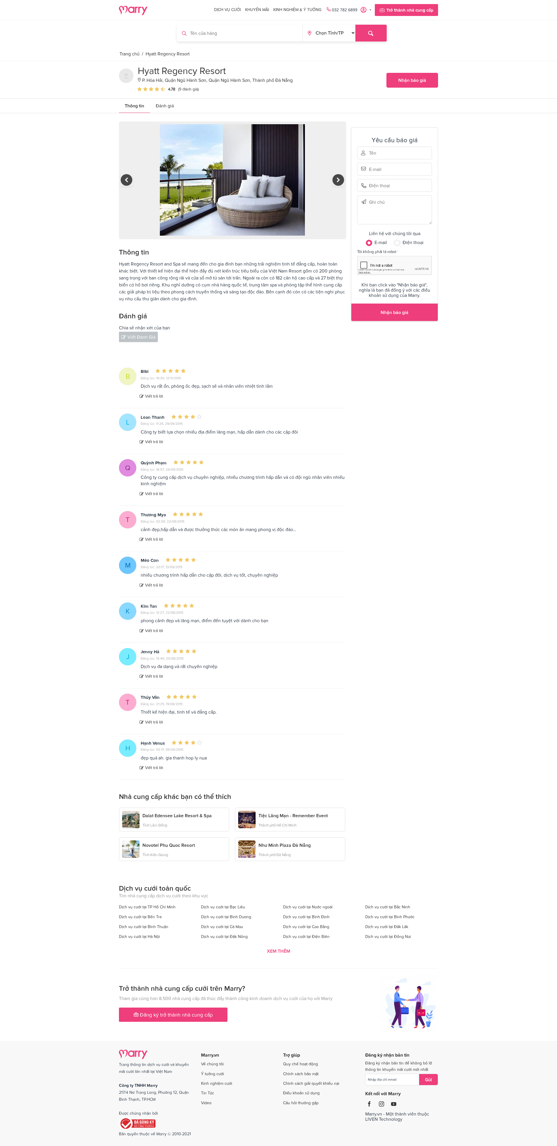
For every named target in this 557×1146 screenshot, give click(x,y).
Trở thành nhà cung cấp (409, 10)
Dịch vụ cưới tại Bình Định (306, 916)
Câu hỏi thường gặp (301, 1102)
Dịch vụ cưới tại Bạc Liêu (223, 907)
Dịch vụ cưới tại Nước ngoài (307, 907)
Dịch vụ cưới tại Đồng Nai (388, 936)
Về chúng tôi (212, 1064)
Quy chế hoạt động (300, 1064)
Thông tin (134, 105)
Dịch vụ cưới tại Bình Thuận (143, 926)
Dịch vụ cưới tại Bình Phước (390, 916)
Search (371, 33)
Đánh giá (165, 105)
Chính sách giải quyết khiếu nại (311, 1083)
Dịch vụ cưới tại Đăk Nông (224, 936)
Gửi (428, 1079)
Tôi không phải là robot (376, 251)
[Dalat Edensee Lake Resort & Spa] (131, 819)
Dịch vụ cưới (227, 9)
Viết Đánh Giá (141, 337)
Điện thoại (377, 185)
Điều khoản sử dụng (301, 1093)
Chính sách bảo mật (301, 1073)
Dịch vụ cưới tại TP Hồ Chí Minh (147, 907)
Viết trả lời (154, 396)
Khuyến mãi (257, 9)
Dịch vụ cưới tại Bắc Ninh (387, 907)
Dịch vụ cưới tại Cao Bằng (306, 926)
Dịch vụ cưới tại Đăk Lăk (386, 926)
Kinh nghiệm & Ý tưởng (297, 9)
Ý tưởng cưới (212, 1073)
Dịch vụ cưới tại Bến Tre (140, 916)
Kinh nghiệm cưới (216, 1083)
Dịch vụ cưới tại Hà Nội (139, 936)
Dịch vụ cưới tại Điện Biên (306, 936)
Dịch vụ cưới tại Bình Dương (226, 916)
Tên (377, 153)
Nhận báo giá (412, 80)
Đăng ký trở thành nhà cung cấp (175, 1015)
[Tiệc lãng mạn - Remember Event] (247, 819)
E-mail (377, 168)
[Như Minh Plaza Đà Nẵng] (247, 848)
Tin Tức (207, 1093)
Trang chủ (130, 53)
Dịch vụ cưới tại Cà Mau (222, 926)
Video (206, 1102)
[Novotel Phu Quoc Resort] (131, 848)
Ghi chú (377, 202)
